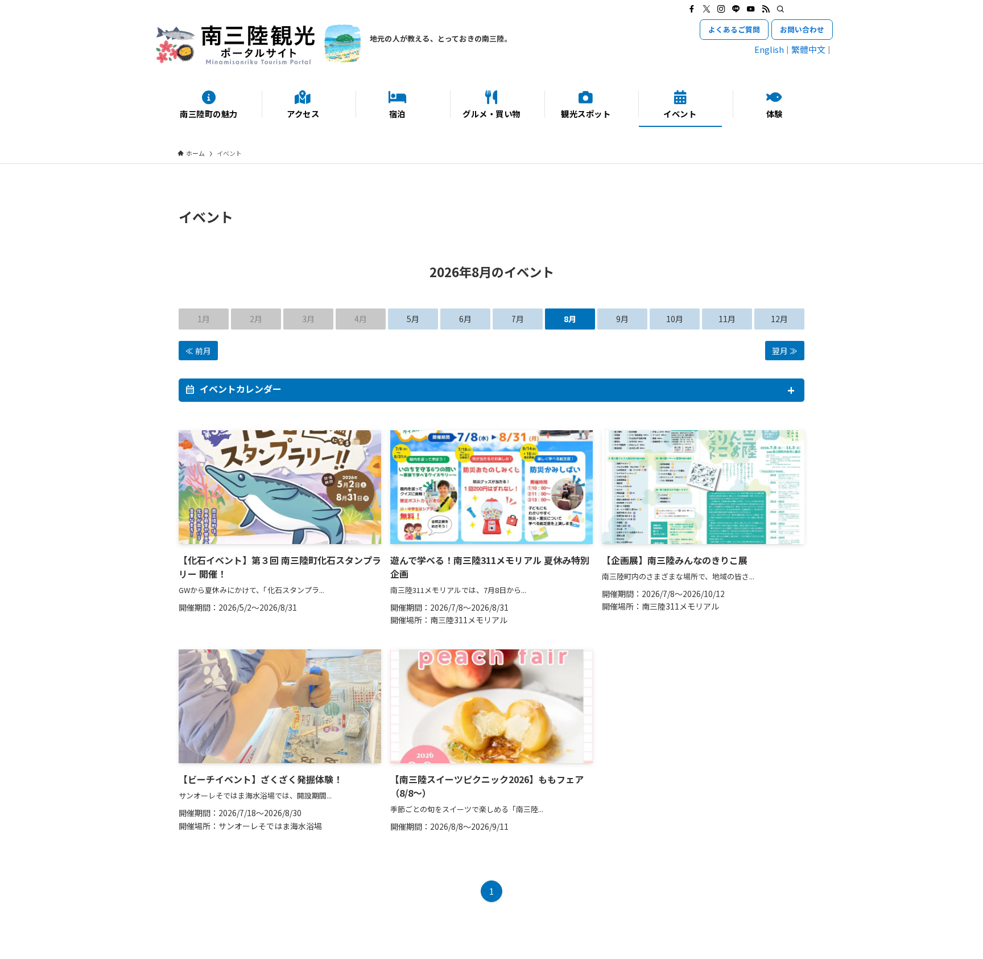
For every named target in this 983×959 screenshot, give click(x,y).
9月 (622, 318)
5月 (413, 318)
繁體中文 (808, 49)
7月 (517, 318)
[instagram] (721, 9)
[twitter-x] (706, 9)
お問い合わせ (802, 29)
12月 (779, 318)
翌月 (780, 350)
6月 (465, 318)
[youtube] (751, 9)
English (769, 49)
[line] (736, 9)
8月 (570, 318)
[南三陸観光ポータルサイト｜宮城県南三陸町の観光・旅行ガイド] (258, 44)
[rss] (765, 9)
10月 (674, 318)
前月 (203, 350)
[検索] (780, 9)
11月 (727, 318)
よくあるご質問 (734, 29)
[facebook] (691, 9)
